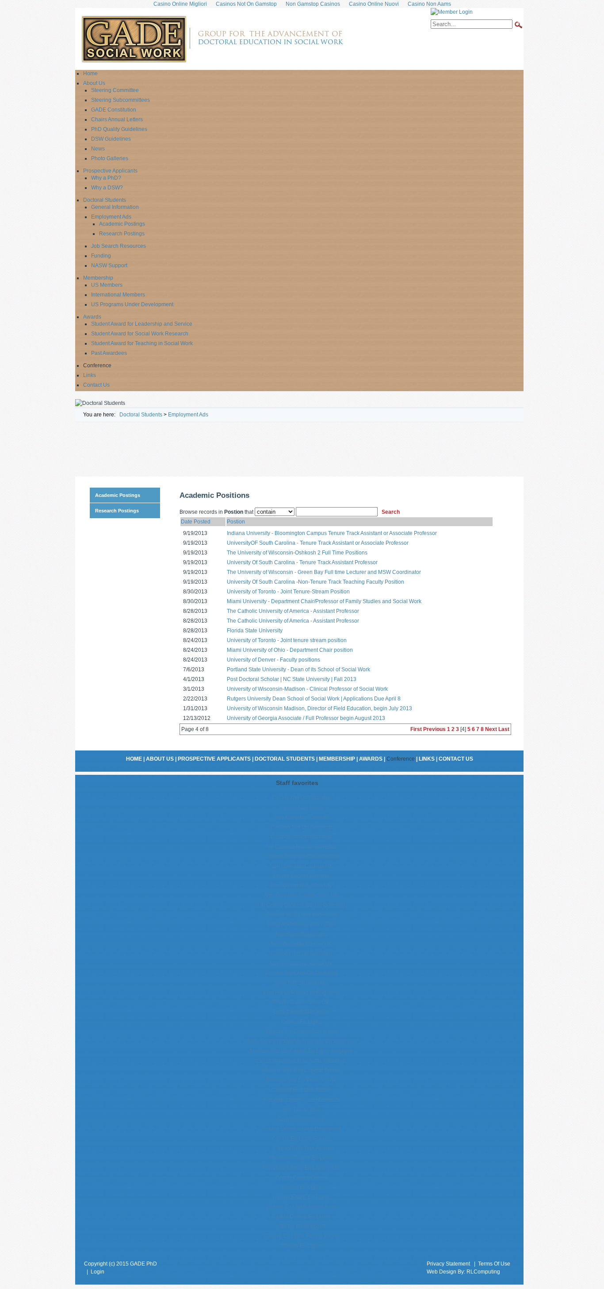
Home (134, 759)
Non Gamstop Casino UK (301, 885)
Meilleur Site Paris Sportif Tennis (301, 1070)
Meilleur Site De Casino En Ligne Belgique (301, 1051)
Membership (337, 759)
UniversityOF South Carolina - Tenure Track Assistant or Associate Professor (318, 543)
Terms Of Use (494, 1264)
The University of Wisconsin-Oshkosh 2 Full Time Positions (297, 553)
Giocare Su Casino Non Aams (301, 915)
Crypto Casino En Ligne (301, 1216)
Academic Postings (117, 495)
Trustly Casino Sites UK (301, 1002)
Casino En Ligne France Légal (301, 1236)
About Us (160, 759)
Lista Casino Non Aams (301, 1012)
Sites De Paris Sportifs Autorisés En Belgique (301, 1041)
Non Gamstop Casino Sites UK (301, 895)
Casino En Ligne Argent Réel (301, 1207)
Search (391, 512)
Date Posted (195, 522)
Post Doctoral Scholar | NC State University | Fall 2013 (291, 679)
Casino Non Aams (301, 807)
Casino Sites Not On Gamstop (301, 856)
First (416, 729)
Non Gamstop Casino (301, 934)
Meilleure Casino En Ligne (301, 1158)
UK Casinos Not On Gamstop (301, 846)
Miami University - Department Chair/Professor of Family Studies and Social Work (324, 601)
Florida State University (255, 630)
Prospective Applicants (214, 759)
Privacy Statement (448, 1264)
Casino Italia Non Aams (301, 1148)
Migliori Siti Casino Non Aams (301, 1031)
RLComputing (483, 1272)
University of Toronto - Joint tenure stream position (287, 640)
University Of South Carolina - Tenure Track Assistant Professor (302, 562)
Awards (370, 759)
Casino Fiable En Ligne (301, 1197)
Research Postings (117, 510)
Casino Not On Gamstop (301, 798)
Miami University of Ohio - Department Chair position (290, 650)
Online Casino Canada (301, 876)
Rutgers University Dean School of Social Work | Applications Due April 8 (314, 699)
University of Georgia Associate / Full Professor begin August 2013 (306, 718)
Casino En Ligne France (301, 1138)
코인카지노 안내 (301, 1109)
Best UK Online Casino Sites (301, 924)
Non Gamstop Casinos (301, 817)
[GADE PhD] (212, 38)
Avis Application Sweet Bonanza (301, 1100)
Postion (236, 522)
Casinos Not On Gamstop (301, 827)
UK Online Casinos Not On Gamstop (301, 905)
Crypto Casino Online (301, 1177)
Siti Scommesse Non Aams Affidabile (301, 1061)
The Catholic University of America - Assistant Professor (293, 611)
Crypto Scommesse (301, 1119)
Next (491, 729)
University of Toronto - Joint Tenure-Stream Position (288, 592)
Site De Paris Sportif (301, 1226)
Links (427, 759)
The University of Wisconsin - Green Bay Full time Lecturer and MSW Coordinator (324, 572)
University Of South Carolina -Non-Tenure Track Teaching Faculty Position (315, 582)
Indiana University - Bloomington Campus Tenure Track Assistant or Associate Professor (332, 533)
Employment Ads (188, 415)
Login (97, 1272)
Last (503, 729)
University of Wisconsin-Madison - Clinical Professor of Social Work (307, 689)
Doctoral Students (140, 415)
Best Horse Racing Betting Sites (301, 992)
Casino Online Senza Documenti (301, 1129)
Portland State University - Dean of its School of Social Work (298, 669)
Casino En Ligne (301, 1022)
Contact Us (456, 759)
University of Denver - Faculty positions (273, 660)
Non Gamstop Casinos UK (301, 866)
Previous (434, 729)
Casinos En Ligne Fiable (301, 1090)
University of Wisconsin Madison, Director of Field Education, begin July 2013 (319, 708)
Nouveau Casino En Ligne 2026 (301, 1168)
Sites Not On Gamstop (301, 983)
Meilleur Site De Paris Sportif (301, 1080)
